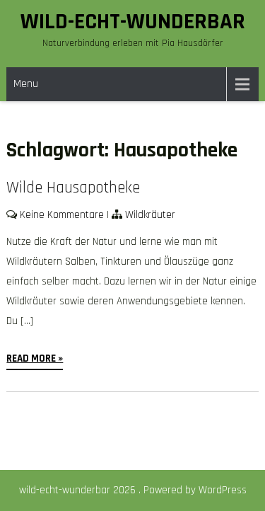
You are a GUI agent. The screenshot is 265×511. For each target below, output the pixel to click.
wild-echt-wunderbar (132, 21)
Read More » (34, 358)
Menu (25, 83)
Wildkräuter (150, 215)
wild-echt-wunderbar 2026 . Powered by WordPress (133, 490)
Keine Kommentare (62, 215)
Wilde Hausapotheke (73, 188)
